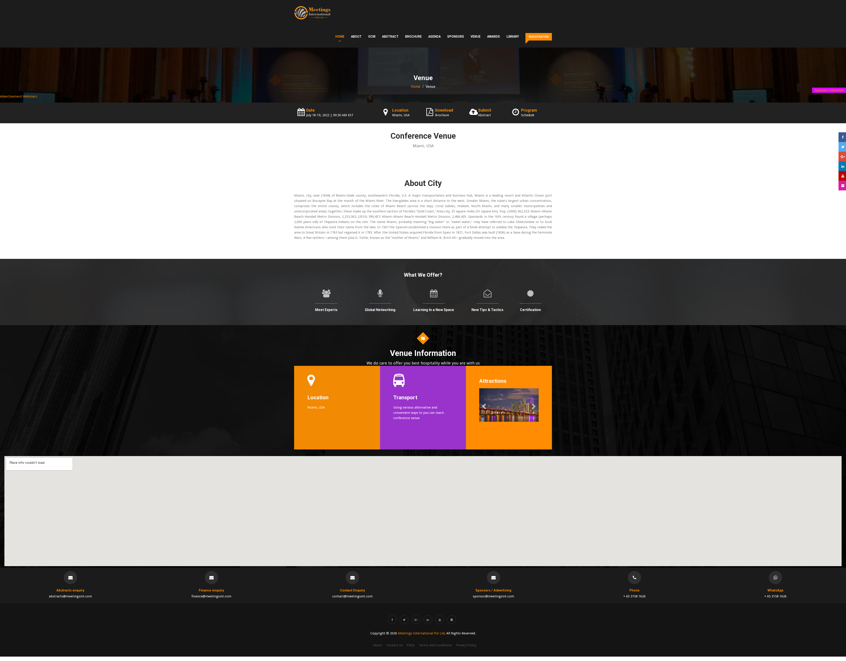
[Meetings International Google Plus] (416, 619)
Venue (476, 36)
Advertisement (11, 96)
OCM (371, 36)
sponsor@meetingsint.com (493, 596)
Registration (539, 36)
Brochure (413, 36)
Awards (493, 36)
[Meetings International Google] (842, 156)
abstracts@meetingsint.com (70, 596)
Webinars (30, 96)
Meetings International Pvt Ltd (421, 633)
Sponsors (455, 36)
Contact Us (394, 645)
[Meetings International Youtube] (439, 619)
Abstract (390, 36)
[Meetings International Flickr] (451, 619)
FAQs (411, 645)
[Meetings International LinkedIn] (427, 619)
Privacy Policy (466, 645)
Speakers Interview (829, 90)
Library (512, 36)
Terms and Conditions (435, 645)
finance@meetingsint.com (211, 596)
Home (339, 36)
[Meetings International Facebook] (392, 619)
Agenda (434, 36)
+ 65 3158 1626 (634, 596)
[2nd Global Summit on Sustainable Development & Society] (312, 12)
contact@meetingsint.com (352, 596)
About (356, 36)
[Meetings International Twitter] (404, 619)
